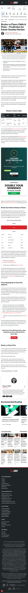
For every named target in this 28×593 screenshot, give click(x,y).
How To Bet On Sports (6, 524)
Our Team (4, 482)
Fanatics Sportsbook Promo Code (8, 503)
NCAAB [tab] (25, 14)
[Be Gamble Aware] (20, 585)
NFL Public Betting (5, 535)
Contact (3, 480)
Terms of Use (16, 541)
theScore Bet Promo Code (7, 495)
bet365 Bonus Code (6, 496)
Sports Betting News (7, 417)
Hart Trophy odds (11, 276)
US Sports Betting (5, 510)
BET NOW (14, 193)
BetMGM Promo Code (6, 493)
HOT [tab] (3, 14)
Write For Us (4, 486)
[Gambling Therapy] (12, 585)
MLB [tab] (6, 14)
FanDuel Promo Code (6, 500)
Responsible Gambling (6, 485)
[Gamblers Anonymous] (10, 588)
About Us (3, 479)
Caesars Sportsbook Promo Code (8, 501)
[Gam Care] (7, 585)
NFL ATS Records (5, 536)
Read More (14, 337)
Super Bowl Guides (5, 521)
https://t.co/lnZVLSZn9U (15, 312)
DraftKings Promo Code (6, 498)
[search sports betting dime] (26, 2)
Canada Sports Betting (6, 511)
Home (2, 19)
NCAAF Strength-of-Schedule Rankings (18, 16)
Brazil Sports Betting (6, 513)
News (6, 19)
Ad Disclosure (4, 21)
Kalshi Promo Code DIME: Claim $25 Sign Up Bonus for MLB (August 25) (10, 420)
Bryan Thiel (9, 32)
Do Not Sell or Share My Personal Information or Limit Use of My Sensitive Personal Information (14, 581)
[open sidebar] (2, 3)
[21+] (4, 585)
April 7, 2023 (19, 265)
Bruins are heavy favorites (17, 128)
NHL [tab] (21, 14)
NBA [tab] (17, 14)
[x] (24, 386)
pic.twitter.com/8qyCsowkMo (9, 262)
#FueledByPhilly (6, 312)
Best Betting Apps (5, 514)
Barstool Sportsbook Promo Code (10, 202)
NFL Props (4, 533)
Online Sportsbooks (6, 508)
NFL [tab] (10, 14)
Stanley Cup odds (23, 136)
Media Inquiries (5, 488)
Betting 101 (4, 523)
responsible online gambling (7, 568)
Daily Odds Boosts (5, 16)
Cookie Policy (22, 541)
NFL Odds (4, 531)
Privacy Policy (10, 541)
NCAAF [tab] (14, 14)
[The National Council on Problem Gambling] (16, 588)
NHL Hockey (11, 19)
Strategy (3, 526)
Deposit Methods (5, 516)
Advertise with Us (5, 483)
